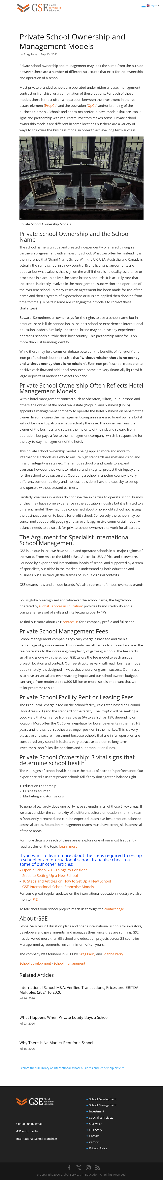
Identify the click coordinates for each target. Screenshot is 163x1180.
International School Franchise (36, 1139)
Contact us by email (29, 1124)
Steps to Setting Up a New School (50, 875)
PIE (35, 899)
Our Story (95, 1130)
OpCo (92, 105)
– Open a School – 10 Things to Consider (53, 870)
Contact (94, 1136)
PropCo (50, 105)
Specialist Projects (101, 1117)
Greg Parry (30, 54)
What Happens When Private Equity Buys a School (64, 1017)
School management (69, 963)
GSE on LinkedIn (27, 1131)
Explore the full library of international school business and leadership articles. (72, 1068)
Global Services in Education (60, 606)
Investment (96, 1111)
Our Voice (95, 1124)
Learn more (68, 846)
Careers (94, 1142)
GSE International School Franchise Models (58, 886)
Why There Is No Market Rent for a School (56, 1042)
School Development (102, 1099)
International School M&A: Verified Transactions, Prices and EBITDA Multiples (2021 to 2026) (78, 990)
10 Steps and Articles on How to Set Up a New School (66, 881)
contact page (114, 909)
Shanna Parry (113, 954)
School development (35, 963)
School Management (102, 1105)
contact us (71, 621)
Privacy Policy (98, 1148)
